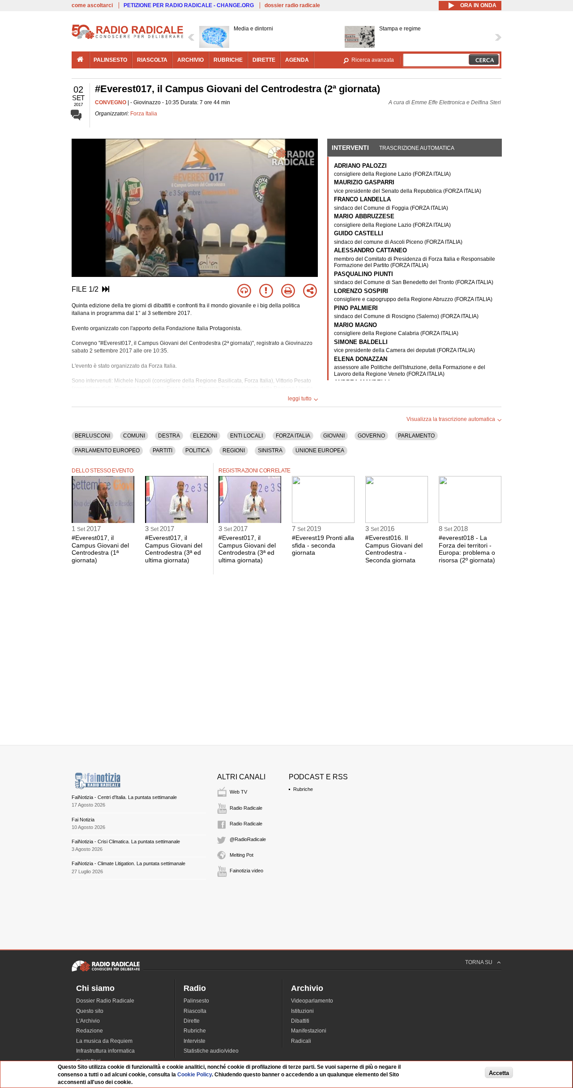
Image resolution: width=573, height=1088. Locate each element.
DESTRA (169, 436)
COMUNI (134, 436)
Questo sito (89, 1011)
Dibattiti (300, 1021)
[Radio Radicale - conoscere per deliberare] (106, 971)
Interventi (350, 147)
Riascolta (195, 1011)
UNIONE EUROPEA (319, 450)
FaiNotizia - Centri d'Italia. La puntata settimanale (124, 797)
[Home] (128, 37)
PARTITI (162, 450)
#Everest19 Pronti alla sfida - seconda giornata (323, 545)
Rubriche (303, 789)
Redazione (89, 1031)
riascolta (152, 60)
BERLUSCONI (92, 436)
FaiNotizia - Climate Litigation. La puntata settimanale (128, 863)
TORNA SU (478, 962)
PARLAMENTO (416, 436)
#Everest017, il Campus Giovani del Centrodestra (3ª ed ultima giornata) (173, 549)
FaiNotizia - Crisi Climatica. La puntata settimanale (126, 841)
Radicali (301, 1041)
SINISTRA (270, 450)
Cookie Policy (194, 1074)
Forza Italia (143, 113)
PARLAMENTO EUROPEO (107, 450)
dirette (263, 60)
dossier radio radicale (292, 5)
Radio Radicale (246, 808)
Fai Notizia (83, 819)
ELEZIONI (205, 436)
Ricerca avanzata (372, 60)
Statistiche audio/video (211, 1051)
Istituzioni (302, 1011)
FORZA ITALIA (293, 436)
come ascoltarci (92, 5)
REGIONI (233, 450)
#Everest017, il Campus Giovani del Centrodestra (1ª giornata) (100, 549)
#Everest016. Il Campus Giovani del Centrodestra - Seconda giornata (394, 549)
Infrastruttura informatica (105, 1051)
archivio (190, 60)
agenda (297, 60)
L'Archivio (88, 1021)
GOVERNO (371, 436)
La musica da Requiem (104, 1041)
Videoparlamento (312, 1001)
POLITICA (197, 450)
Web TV (238, 792)
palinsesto (110, 60)
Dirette (192, 1021)
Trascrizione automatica (416, 148)
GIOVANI (334, 436)
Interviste (194, 1041)
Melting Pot (241, 855)
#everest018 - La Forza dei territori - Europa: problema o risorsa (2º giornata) (467, 549)
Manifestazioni (308, 1031)
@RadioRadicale (248, 839)
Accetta (499, 1073)
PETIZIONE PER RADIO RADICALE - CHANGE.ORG (189, 5)
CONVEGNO (110, 102)
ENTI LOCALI (246, 436)
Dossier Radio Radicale (105, 1001)
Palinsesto (196, 1001)
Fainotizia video (246, 870)
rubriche (228, 60)
